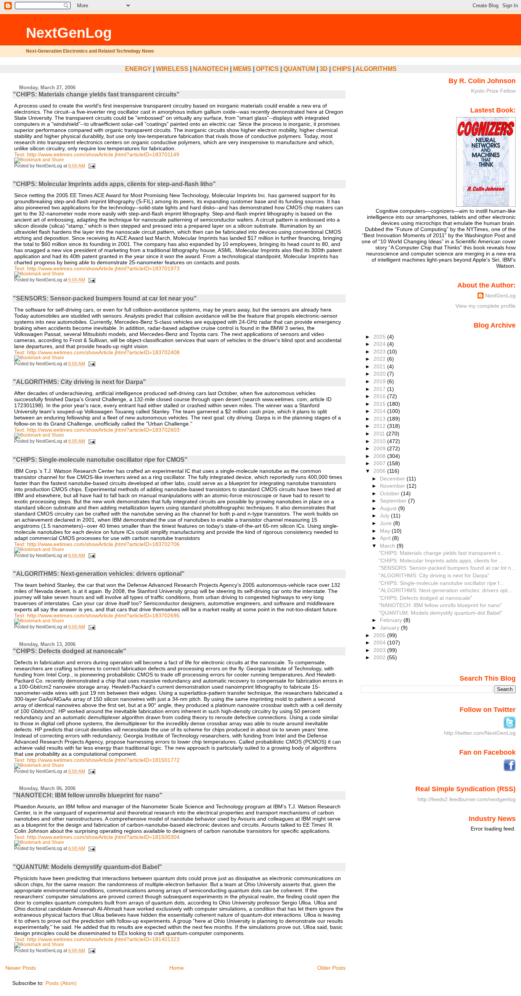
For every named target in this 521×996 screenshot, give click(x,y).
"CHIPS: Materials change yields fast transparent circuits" (96, 94)
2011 (379, 434)
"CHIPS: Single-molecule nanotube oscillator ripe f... (441, 583)
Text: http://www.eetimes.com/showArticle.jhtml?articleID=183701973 (97, 268)
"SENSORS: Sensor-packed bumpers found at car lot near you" (105, 298)
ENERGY (138, 69)
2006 (380, 471)
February (392, 620)
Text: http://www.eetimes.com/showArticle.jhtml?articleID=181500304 (97, 837)
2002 (380, 657)
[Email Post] (90, 166)
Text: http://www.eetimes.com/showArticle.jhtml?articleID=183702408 (97, 352)
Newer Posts (20, 968)
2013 (380, 419)
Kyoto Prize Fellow (493, 91)
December (393, 479)
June (386, 523)
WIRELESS (172, 69)
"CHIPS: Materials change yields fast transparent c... (442, 553)
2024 (380, 344)
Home (176, 968)
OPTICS (267, 69)
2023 (380, 352)
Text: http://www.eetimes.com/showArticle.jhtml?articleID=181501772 (97, 760)
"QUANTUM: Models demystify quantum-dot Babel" (87, 867)
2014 (380, 411)
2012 (380, 426)
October (390, 493)
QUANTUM (299, 69)
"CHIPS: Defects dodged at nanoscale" (69, 651)
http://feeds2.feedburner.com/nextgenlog (467, 799)
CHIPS (341, 69)
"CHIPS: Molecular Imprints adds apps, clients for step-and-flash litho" (114, 184)
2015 (380, 404)
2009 (380, 448)
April (386, 538)
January (390, 628)
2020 (380, 374)
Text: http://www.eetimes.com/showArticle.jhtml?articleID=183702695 (97, 615)
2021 (380, 366)
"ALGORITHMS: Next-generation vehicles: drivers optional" (99, 573)
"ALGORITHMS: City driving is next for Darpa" (79, 382)
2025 (380, 337)
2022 (380, 359)
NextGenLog (69, 32)
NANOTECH (210, 69)
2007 (380, 463)
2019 (380, 381)
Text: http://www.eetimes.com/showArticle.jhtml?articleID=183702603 (97, 430)
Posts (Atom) (61, 983)
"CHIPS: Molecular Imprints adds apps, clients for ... (441, 560)
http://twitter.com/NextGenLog (480, 733)
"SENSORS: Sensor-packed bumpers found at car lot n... (447, 568)
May (386, 531)
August (389, 508)
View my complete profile (485, 306)
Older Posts (331, 968)
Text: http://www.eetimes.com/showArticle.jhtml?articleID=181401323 (97, 939)
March (388, 546)
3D (324, 69)
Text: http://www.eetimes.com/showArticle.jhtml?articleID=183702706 (97, 544)
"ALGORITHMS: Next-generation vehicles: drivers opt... (445, 590)
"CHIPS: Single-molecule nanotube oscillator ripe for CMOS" (100, 459)
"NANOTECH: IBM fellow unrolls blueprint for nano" (87, 795)
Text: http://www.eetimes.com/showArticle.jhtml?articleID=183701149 (96, 154)
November (393, 486)
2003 (380, 650)
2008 (380, 456)
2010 (380, 441)
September (394, 501)
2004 (380, 642)
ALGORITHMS (376, 69)
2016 (380, 396)
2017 (380, 389)
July (385, 515)
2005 (380, 635)
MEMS (242, 69)
